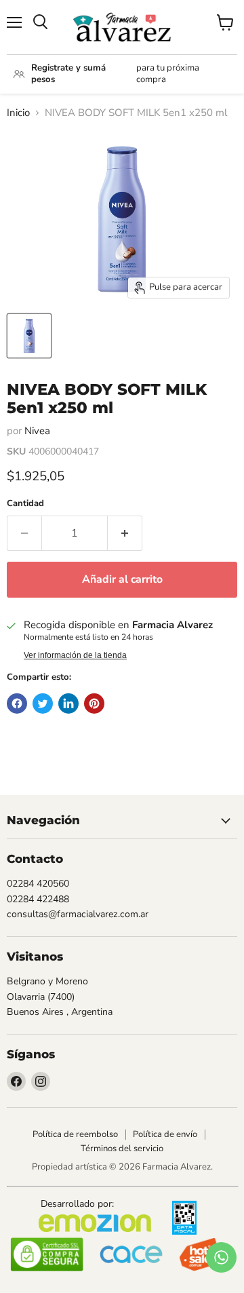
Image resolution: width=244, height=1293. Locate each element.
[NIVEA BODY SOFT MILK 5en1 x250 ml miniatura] (29, 336)
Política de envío (165, 1134)
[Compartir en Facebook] (17, 703)
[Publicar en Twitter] (43, 703)
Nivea (37, 431)
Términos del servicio (122, 1148)
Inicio (18, 113)
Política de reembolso (75, 1134)
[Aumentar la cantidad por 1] (125, 533)
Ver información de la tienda (75, 655)
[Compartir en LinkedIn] (68, 703)
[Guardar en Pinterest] (94, 703)
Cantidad (25, 504)
